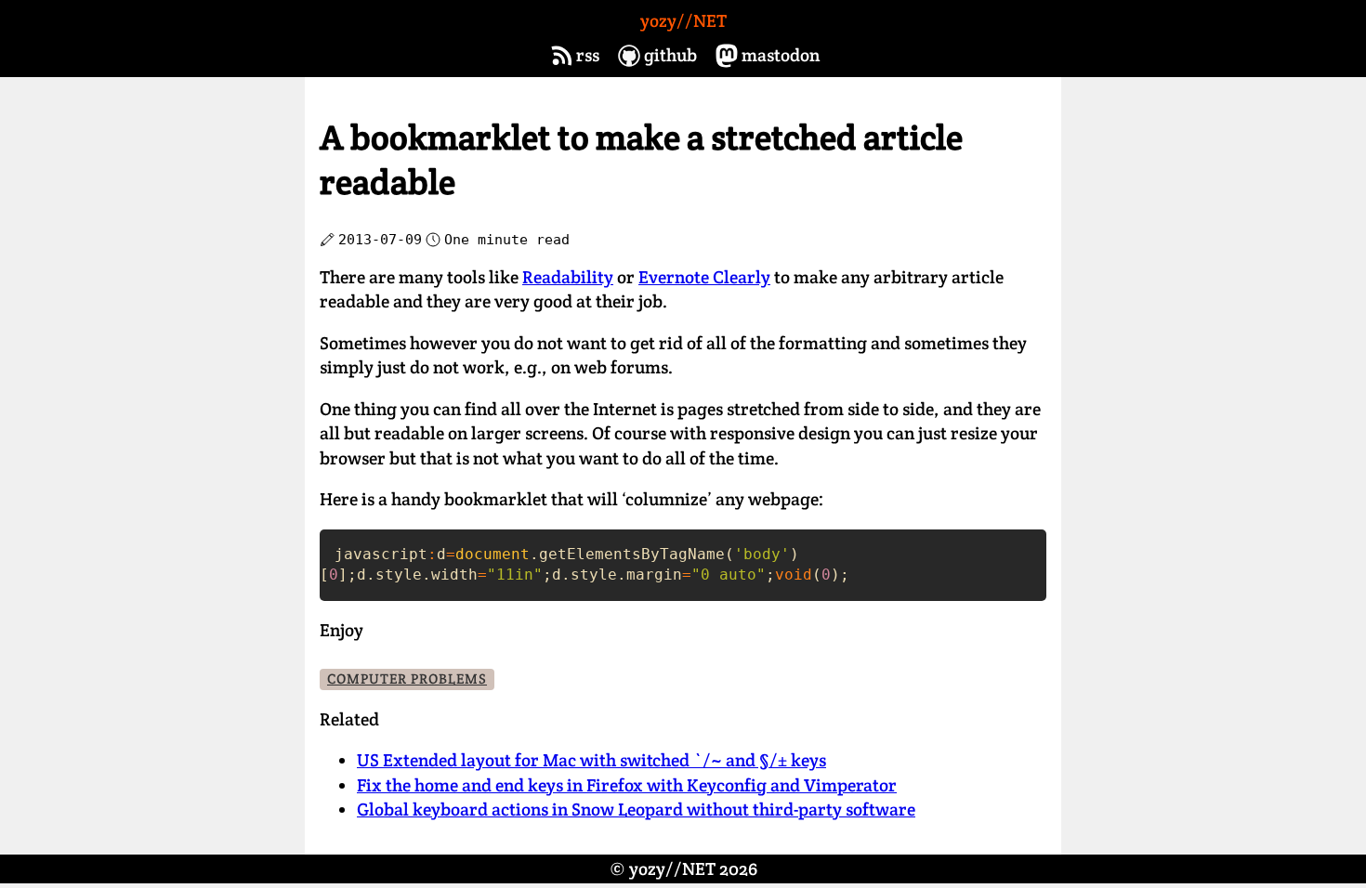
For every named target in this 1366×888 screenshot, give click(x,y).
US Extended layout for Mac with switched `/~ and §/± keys (591, 760)
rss (587, 55)
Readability (567, 277)
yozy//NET (683, 21)
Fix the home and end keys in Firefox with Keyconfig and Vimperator (627, 785)
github (670, 55)
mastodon (781, 55)
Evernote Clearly (704, 277)
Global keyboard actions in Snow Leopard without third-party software (636, 809)
